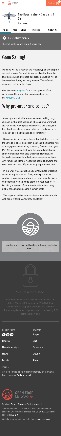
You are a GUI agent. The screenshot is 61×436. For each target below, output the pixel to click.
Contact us (52, 29)
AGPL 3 (14, 415)
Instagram (20, 90)
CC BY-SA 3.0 (42, 412)
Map (35, 341)
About (23, 29)
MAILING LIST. (13, 97)
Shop (15, 29)
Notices (6, 29)
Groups (36, 353)
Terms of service (18, 404)
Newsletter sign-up (11, 347)
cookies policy (44, 419)
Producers (36, 29)
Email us (6, 341)
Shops (36, 334)
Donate (5, 360)
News (5, 353)
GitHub (39, 404)
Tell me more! (24, 375)
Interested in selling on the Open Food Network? (30, 246)
